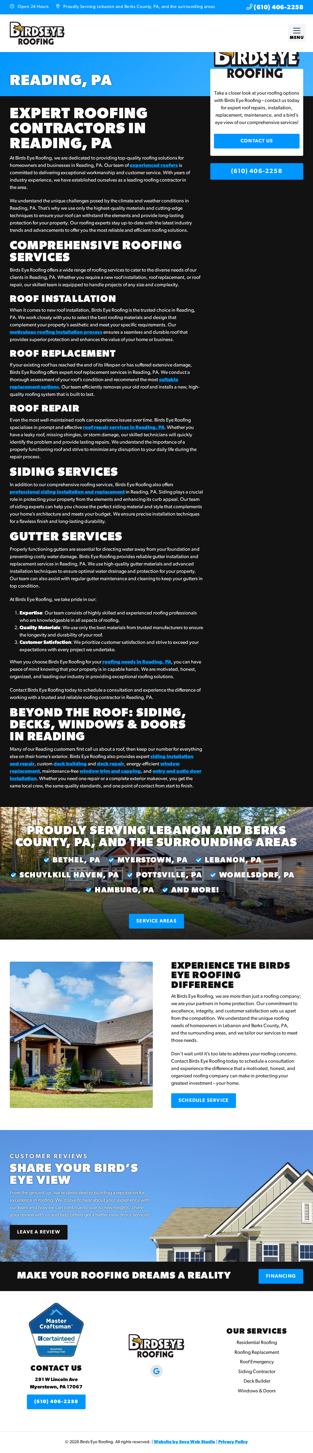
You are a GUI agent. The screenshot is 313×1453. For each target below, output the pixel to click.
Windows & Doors (257, 1391)
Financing (281, 1276)
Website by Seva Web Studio (184, 1442)
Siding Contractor (256, 1371)
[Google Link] (156, 1371)
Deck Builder (257, 1381)
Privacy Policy (233, 1442)
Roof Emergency (257, 1362)
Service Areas (156, 921)
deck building (70, 764)
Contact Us (257, 141)
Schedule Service (204, 1100)
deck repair (110, 764)
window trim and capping (110, 771)
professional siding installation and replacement (67, 492)
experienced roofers (154, 165)
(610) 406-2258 (278, 8)
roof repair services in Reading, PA (123, 427)
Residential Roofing (257, 1342)
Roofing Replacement (256, 1352)
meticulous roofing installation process (56, 332)
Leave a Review (38, 1232)
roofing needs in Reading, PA (136, 662)
